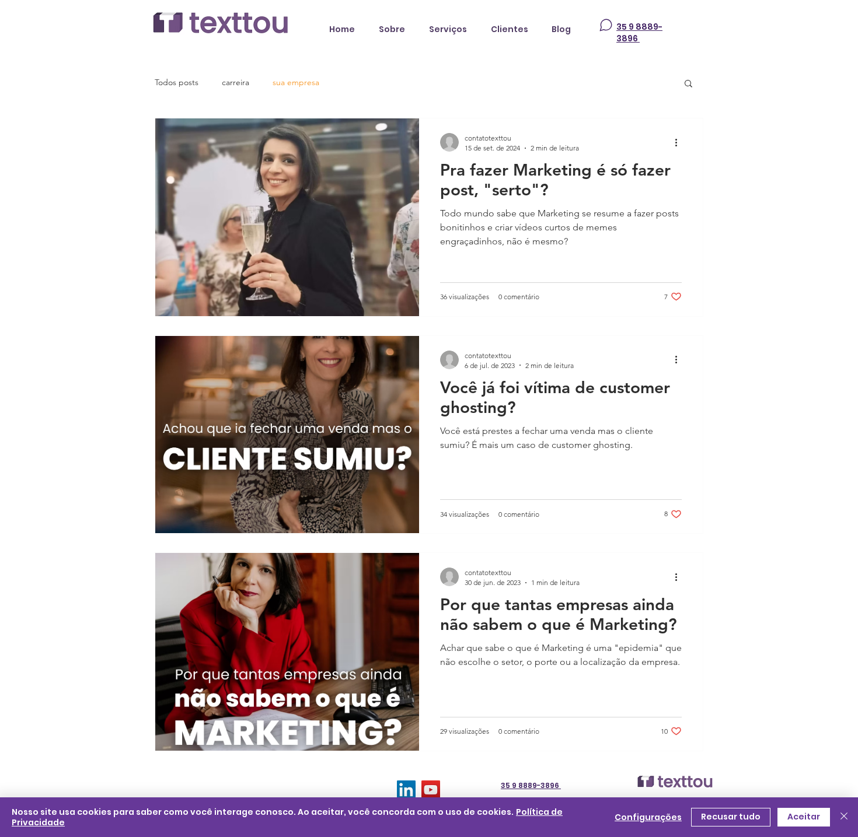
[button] (688, 84)
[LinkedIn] (406, 789)
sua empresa (296, 82)
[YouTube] (430, 789)
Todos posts (176, 82)
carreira (235, 82)
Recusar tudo (731, 816)
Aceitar (803, 816)
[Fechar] (844, 817)
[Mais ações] (680, 142)
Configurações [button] (648, 817)
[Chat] (606, 25)
